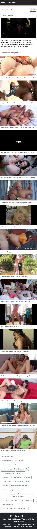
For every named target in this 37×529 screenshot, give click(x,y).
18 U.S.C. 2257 (11, 525)
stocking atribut (7, 461)
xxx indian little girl (8, 473)
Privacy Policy (22, 525)
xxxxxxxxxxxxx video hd (21, 481)
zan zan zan (19, 461)
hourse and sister (17, 500)
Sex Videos (28, 527)
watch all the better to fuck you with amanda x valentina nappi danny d (18, 495)
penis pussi (20, 473)
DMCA (4, 525)
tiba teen (5, 486)
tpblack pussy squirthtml (22, 477)
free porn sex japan (8, 490)
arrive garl (5, 500)
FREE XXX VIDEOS (8, 2)
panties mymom (7, 504)
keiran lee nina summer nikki (19, 486)
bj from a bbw (6, 481)
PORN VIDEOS (18, 516)
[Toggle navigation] (33, 2)
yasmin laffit (24, 469)
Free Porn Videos (18, 527)
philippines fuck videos (9, 469)
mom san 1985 (7, 477)
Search (33, 10)
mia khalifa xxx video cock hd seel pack (14, 508)
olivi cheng (28, 500)
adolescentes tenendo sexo (11, 465)
